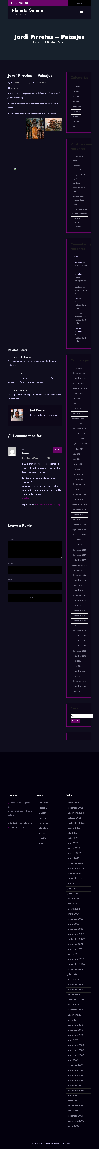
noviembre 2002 (79, 656)
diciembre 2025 (79, 373)
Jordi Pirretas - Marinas (18, 390)
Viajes (74, 126)
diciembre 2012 (79, 595)
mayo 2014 (77, 585)
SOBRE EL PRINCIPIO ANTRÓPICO (77, 222)
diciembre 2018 (79, 550)
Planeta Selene (27, 10)
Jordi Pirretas (21, 82)
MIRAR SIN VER (80, 265)
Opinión (75, 121)
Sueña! (79, 3)
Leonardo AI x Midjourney (47, 504)
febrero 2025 (78, 418)
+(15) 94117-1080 (19, 827)
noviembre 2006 (79, 620)
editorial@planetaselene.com (20, 823)
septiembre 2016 (79, 565)
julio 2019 (76, 539)
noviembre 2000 (79, 686)
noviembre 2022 (79, 499)
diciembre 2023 (79, 484)
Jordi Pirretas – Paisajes (54, 42)
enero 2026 (77, 368)
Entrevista (76, 86)
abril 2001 (76, 676)
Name (10, 563)
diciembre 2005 (79, 630)
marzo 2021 (77, 519)
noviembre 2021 (79, 514)
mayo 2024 (77, 464)
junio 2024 (77, 459)
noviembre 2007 (79, 615)
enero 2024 (77, 479)
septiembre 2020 (79, 529)
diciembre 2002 (79, 651)
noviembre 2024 (79, 433)
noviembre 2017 (79, 560)
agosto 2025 (77, 393)
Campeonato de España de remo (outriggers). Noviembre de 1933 (79, 182)
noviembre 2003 (79, 646)
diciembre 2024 (79, 428)
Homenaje (76, 106)
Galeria (14, 88)
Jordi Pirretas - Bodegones (19, 357)
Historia (75, 101)
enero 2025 (77, 423)
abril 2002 (76, 661)
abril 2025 (76, 408)
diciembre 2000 (79, 681)
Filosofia (75, 91)
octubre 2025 (78, 383)
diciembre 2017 (79, 555)
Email (10, 579)
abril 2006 (76, 625)
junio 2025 (76, 403)
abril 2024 (76, 469)
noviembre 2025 (79, 378)
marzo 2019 (77, 545)
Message (11, 539)
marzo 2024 (77, 474)
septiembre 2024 (79, 444)
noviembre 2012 (79, 600)
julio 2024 (76, 454)
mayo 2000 (77, 691)
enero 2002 (77, 666)
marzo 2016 (77, 570)
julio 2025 (76, 398)
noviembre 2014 (79, 580)
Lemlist (25, 498)
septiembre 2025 (79, 388)
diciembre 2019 (79, 534)
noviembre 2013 (79, 590)
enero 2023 (77, 489)
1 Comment (40, 82)
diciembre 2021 (79, 509)
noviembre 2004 (79, 640)
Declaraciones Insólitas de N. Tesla (78, 200)
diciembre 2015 (79, 575)
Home (36, 42)
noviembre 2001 (79, 671)
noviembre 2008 (79, 610)
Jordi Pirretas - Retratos (18, 374)
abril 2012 (76, 605)
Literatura (76, 111)
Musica (75, 116)
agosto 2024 (77, 449)
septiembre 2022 (79, 504)
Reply (57, 450)
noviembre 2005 (79, 635)
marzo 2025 (77, 413)
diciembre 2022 (79, 494)
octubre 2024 (78, 439)
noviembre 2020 (79, 524)
